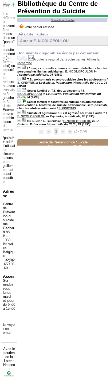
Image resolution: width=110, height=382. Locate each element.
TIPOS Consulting (86, 146)
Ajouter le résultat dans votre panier (59, 59)
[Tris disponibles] (31, 59)
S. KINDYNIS (26, 82)
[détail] (19, 67)
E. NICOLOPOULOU (79, 71)
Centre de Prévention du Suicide (63, 142)
